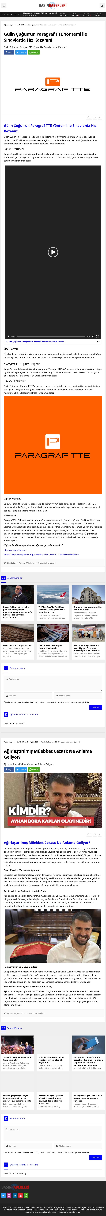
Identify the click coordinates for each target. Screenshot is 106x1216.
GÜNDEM (20, 742)
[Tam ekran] (97, 336)
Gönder (35, 52)
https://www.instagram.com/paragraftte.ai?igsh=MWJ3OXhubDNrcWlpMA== (41, 554)
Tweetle (23, 52)
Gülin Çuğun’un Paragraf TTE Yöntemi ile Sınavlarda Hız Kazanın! (31, 563)
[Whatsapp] (26, 1195)
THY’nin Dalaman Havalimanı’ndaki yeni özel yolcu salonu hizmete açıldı (40, 14)
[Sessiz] (93, 336)
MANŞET (28, 742)
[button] (53, 252)
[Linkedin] (15, 1195)
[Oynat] (8, 336)
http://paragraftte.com (15, 550)
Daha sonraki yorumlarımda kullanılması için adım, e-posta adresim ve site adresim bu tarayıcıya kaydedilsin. (47, 702)
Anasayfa (9, 25)
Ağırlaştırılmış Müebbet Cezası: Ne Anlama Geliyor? (47, 842)
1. (35, 341)
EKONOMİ (20, 25)
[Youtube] (20, 1195)
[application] (53, 252)
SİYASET (35, 742)
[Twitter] (3, 1195)
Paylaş (10, 52)
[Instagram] (9, 1195)
